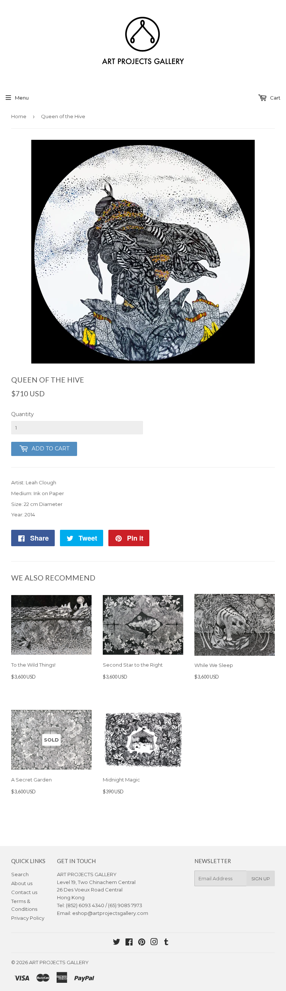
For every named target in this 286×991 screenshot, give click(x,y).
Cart (274, 98)
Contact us (24, 892)
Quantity (22, 414)
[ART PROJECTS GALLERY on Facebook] (129, 943)
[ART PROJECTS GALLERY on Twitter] (116, 943)
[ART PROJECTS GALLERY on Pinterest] (142, 943)
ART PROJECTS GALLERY (59, 962)
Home (18, 116)
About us (21, 883)
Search (20, 874)
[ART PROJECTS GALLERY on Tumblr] (166, 943)
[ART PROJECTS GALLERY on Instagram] (154, 943)
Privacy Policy (27, 918)
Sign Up (260, 878)
